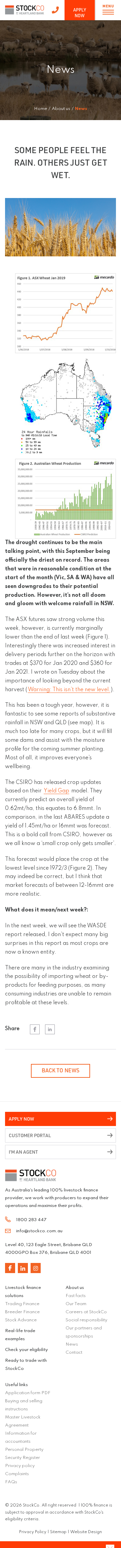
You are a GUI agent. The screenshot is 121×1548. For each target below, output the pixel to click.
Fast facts (76, 1296)
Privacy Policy (32, 1532)
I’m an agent (23, 1152)
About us (75, 1288)
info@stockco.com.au (39, 1231)
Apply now (21, 1119)
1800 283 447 (55, 10)
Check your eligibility (26, 1350)
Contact (74, 1352)
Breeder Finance (22, 1312)
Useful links (16, 1385)
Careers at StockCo (86, 1312)
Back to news (60, 1070)
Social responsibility (86, 1320)
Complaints (17, 1474)
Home (40, 109)
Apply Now (79, 12)
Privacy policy (20, 1466)
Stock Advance (21, 1320)
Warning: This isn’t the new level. (69, 690)
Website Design (86, 1532)
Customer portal (30, 1135)
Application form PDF (27, 1393)
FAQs (11, 1482)
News (72, 1344)
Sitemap (58, 1532)
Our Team (76, 1304)
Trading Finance (22, 1304)
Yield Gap (56, 791)
